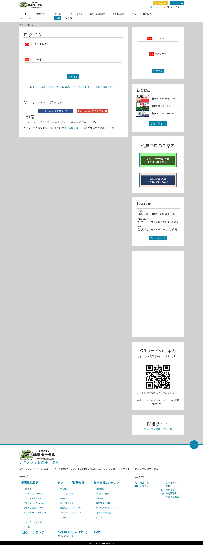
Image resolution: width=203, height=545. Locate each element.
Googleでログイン (93, 111)
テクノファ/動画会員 (71, 482)
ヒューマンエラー (31, 517)
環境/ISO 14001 (67, 503)
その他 (27, 527)
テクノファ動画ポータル (39, 462)
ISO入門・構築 (66, 493)
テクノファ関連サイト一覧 (158, 429)
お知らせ (144, 482)
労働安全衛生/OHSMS (33, 508)
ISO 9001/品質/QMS (33, 493)
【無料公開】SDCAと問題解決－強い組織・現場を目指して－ (169, 214)
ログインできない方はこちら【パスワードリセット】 (58, 86)
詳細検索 (68, 18)
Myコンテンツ (157, 7)
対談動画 (64, 489)
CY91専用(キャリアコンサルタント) (73, 534)
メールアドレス (38, 44)
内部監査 (28, 489)
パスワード (36, 59)
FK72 (97, 532)
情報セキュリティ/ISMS (34, 503)
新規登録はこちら (105, 86)
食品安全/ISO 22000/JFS (35, 512)
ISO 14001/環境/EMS (33, 498)
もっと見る (157, 123)
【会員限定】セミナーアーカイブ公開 (156, 229)
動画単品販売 (29, 482)
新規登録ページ (77, 128)
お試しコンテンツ (32, 532)
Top (21, 24)
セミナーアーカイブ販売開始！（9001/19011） (162, 221)
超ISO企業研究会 (103, 512)
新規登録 (159, 3)
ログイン (175, 3)
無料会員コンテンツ (106, 482)
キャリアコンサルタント (34, 522)
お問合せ (144, 486)
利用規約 (170, 489)
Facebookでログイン (56, 111)
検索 (58, 18)
